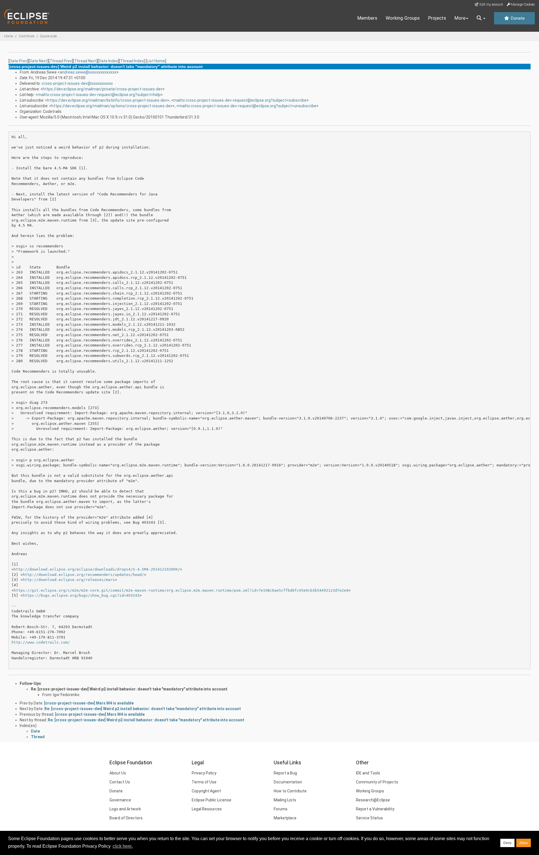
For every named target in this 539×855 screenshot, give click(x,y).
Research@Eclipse (373, 800)
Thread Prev (61, 61)
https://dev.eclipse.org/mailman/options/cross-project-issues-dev (111, 106)
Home (8, 36)
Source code (48, 36)
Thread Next (85, 61)
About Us (117, 773)
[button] (481, 18)
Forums (280, 809)
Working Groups (403, 18)
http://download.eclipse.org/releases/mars (69, 580)
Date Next (38, 61)
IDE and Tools (368, 773)
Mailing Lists (285, 800)
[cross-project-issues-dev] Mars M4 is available (89, 703)
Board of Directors (126, 818)
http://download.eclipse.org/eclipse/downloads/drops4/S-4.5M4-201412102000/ (97, 569)
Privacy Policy (204, 773)
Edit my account (491, 4)
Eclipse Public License (211, 800)
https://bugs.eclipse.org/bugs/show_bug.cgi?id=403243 (81, 595)
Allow (523, 843)
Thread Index (132, 61)
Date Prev (18, 61)
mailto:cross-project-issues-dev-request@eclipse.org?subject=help (99, 94)
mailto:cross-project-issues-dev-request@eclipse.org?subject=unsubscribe (247, 106)
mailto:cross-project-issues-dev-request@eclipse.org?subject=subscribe (240, 100)
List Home (156, 61)
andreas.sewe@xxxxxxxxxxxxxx (88, 72)
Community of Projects (377, 782)
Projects (437, 18)
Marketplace (285, 818)
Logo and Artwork (125, 809)
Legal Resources (207, 809)
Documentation (288, 782)
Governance (120, 800)
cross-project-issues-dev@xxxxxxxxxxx (77, 83)
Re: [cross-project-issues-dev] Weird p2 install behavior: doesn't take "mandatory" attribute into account (129, 689)
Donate (517, 18)
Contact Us (119, 782)
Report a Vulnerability (375, 809)
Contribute (26, 36)
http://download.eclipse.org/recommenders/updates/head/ (83, 575)
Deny (507, 843)
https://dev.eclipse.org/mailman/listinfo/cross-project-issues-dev (107, 100)
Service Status (369, 818)
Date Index (108, 61)
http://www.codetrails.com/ (41, 642)
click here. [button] (123, 846)
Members (367, 18)
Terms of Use (204, 782)
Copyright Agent (206, 791)
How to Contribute (290, 791)
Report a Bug (285, 773)
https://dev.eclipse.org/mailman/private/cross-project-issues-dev (103, 89)
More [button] (460, 18)
